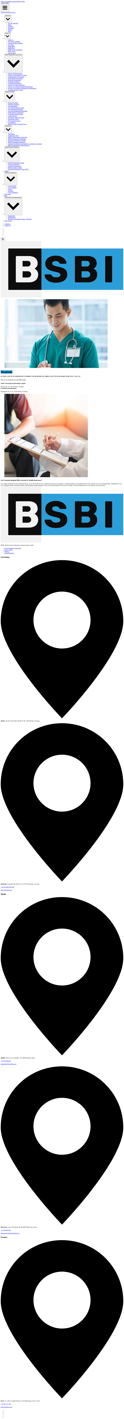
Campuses (7, 224)
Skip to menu (13, 1)
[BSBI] (62, 542)
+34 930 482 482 (6, 1230)
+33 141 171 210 (6, 1404)
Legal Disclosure (9, 553)
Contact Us (7, 225)
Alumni (6, 171)
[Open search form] (3, 239)
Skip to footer (21, 1)
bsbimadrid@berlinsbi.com (8, 1064)
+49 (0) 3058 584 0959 (7, 887)
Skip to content (5, 1)
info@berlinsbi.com (6, 890)
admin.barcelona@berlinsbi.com (10, 1233)
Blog (5, 196)
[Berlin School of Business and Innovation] (62, 297)
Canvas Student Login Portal (12, 548)
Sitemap (6, 551)
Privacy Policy (8, 550)
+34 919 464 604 (6, 1061)
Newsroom (7, 194)
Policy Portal (8, 221)
